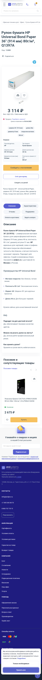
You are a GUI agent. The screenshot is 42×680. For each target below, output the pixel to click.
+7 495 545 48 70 (8, 503)
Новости (5, 570)
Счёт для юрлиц (21, 176)
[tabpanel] (21, 286)
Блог (3, 561)
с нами (18, 477)
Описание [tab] (12, 206)
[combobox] (21, 11)
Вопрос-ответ (7, 612)
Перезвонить (8, 515)
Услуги (4, 591)
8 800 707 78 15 (7, 508)
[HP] (34, 62)
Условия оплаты (8, 533)
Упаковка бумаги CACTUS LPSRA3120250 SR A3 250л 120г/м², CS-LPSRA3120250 (21, 400)
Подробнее (21, 658)
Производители (7, 616)
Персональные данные (10, 608)
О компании (6, 565)
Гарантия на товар (8, 545)
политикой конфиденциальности (28, 458)
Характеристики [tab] (30, 206)
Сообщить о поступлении (21, 168)
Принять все (21, 670)
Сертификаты (7, 528)
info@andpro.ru (7, 497)
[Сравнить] (34, 378)
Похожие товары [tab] (10, 368)
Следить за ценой (21, 183)
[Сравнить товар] (17, 95)
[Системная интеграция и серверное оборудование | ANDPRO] (15, 4)
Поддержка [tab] (30, 212)
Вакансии (5, 583)
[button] (4, 4)
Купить (24, 420)
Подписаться (21, 452)
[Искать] (37, 10)
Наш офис (5, 587)
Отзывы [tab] (12, 212)
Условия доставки (8, 539)
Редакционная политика (11, 578)
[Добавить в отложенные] (24, 95)
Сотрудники (6, 574)
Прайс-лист (6, 621)
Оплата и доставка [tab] (12, 217)
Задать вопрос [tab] (30, 217)
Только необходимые (21, 663)
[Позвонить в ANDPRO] (27, 4)
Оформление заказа (9, 603)
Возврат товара (7, 550)
